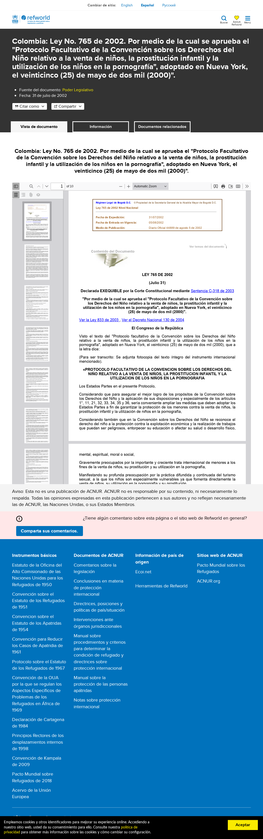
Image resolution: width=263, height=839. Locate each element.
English (127, 5)
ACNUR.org (208, 581)
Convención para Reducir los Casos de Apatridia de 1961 (37, 645)
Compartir (67, 106)
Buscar (224, 22)
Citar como (29, 106)
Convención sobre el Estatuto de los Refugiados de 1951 (38, 600)
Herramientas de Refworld (161, 586)
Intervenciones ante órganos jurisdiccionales (98, 622)
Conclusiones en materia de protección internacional (98, 587)
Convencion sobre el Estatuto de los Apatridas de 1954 (36, 622)
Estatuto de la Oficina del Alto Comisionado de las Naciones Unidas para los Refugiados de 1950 (37, 575)
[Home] (31, 19)
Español (147, 5)
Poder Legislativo (77, 90)
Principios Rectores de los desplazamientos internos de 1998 (38, 741)
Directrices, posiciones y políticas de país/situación (99, 606)
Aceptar (243, 825)
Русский (169, 5)
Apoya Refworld (237, 23)
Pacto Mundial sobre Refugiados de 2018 (32, 777)
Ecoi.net (143, 571)
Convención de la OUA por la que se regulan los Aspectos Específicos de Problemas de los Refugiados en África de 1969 (37, 693)
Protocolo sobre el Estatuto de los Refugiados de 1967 (39, 664)
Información (101, 127)
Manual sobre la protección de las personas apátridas (101, 684)
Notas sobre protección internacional (97, 703)
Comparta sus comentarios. (49, 531)
